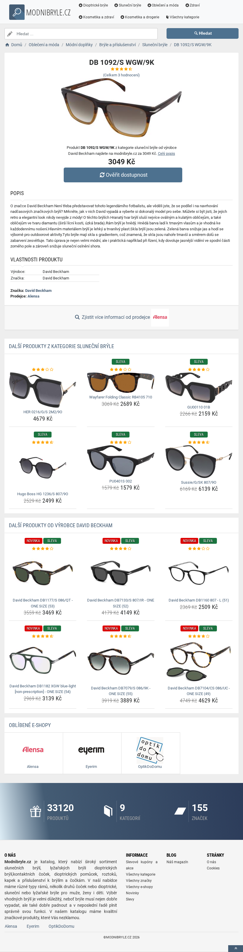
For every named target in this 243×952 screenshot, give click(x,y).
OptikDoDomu (61, 926)
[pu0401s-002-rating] (120, 443)
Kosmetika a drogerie (142, 17)
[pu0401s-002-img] (120, 461)
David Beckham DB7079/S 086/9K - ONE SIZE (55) (121, 691)
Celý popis (166, 153)
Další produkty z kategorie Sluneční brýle (61, 346)
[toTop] (235, 948)
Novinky (132, 893)
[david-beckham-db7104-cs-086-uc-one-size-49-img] (198, 661)
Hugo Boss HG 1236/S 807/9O (42, 494)
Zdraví (195, 5)
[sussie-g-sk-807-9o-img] (198, 461)
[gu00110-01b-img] (198, 387)
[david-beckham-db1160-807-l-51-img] (198, 573)
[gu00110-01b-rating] (198, 370)
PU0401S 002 (120, 481)
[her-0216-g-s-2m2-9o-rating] (42, 370)
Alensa (33, 296)
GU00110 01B (198, 407)
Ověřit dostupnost (127, 175)
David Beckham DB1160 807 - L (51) (199, 600)
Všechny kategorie (184, 17)
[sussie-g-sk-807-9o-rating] (198, 443)
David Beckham (38, 290)
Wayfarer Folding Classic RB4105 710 (120, 397)
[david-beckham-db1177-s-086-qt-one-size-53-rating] (42, 549)
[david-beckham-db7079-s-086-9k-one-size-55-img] (120, 661)
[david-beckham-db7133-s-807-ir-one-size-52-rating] (120, 549)
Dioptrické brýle (95, 5)
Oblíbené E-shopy (30, 725)
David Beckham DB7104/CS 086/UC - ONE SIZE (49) (199, 691)
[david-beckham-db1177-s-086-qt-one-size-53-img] (42, 573)
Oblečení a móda (165, 5)
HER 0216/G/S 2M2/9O (42, 412)
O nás (211, 862)
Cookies (213, 868)
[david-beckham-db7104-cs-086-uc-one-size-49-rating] (198, 636)
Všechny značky (139, 881)
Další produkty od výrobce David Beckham (61, 525)
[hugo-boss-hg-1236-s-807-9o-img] (42, 467)
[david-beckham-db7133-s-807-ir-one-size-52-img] (120, 573)
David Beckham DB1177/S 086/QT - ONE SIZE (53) (43, 603)
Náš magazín (177, 862)
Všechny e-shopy (139, 887)
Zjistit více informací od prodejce (116, 317)
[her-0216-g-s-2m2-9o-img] (42, 390)
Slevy (130, 899)
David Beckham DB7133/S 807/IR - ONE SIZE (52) (120, 603)
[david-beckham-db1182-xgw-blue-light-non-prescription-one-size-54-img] (42, 660)
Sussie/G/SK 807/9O (198, 482)
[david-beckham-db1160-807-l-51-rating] (198, 549)
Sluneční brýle (130, 5)
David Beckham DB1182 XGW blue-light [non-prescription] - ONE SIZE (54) (42, 689)
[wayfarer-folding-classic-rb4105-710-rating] (120, 370)
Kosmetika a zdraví (98, 17)
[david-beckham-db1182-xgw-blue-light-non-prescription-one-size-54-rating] (42, 636)
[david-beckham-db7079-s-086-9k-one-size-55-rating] (120, 636)
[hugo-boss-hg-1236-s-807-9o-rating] (42, 443)
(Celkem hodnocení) (121, 75)
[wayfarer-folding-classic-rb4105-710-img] (120, 382)
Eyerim (33, 926)
